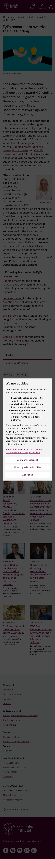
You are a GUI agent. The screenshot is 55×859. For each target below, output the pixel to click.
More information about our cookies (24, 449)
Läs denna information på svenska (23, 452)
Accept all (27, 474)
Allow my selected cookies (27, 467)
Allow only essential (27, 459)
